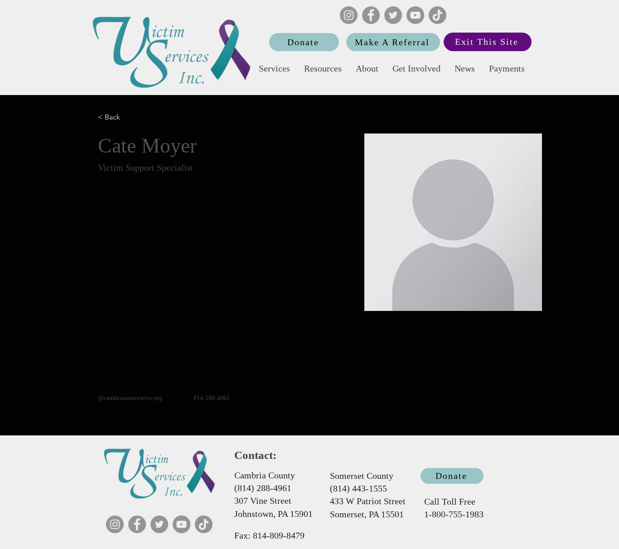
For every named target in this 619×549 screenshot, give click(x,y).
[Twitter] (393, 15)
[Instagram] (349, 15)
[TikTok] (437, 15)
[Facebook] (371, 15)
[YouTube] (415, 15)
